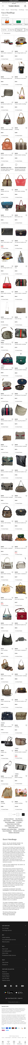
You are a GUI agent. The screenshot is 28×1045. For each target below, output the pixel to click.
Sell (3, 946)
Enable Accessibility (14, 0)
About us (4, 971)
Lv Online (19, 822)
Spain (23, 1037)
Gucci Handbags (7, 831)
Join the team (5, 978)
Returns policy (6, 942)
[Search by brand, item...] (2, 6)
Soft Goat (19, 826)
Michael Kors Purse (18, 831)
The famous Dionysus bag (9, 912)
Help (3, 960)
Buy (3, 935)
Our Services (6, 925)
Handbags (21, 10)
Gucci (7, 10)
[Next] (17, 814)
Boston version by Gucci (9, 913)
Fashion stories (6, 980)
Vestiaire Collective (8, 969)
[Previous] (10, 814)
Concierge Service (7, 930)
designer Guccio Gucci (15, 851)
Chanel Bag (21, 829)
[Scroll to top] (23, 814)
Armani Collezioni (9, 819)
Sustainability (5, 974)
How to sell (5, 949)
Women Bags (14, 10)
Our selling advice (6, 951)
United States (14, 1037)
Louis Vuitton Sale (10, 826)
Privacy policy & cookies (13, 1002)
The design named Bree (9, 915)
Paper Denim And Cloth (13, 824)
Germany (19, 1037)
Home (2, 10)
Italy (25, 1037)
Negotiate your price (6, 167)
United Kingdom (8, 1037)
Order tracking (6, 937)
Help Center (5, 962)
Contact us (5, 964)
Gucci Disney (7, 820)
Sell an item (5, 953)
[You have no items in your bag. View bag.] (25, 6)
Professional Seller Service (9, 955)
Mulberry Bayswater (14, 832)
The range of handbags (8, 902)
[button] (25, 6)
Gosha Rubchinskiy (18, 820)
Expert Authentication (20, 167)
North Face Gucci (13, 827)
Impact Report (5, 976)
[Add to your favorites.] (12, 51)
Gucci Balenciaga (10, 822)
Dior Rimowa (18, 819)
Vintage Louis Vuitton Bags (9, 829)
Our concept (5, 928)
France (3, 1037)
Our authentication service (9, 939)
